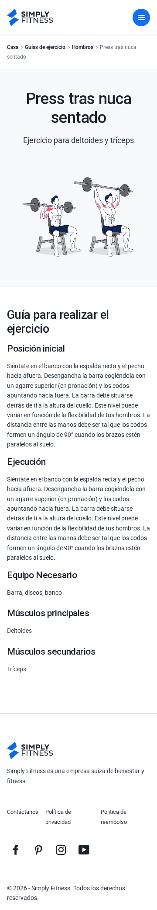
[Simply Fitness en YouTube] (83, 849)
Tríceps (16, 669)
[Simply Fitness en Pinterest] (38, 849)
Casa (12, 47)
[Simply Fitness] (30, 750)
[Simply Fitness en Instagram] (61, 849)
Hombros (82, 47)
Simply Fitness (50, 888)
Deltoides (19, 630)
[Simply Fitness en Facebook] (15, 849)
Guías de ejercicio (45, 47)
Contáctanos (22, 812)
